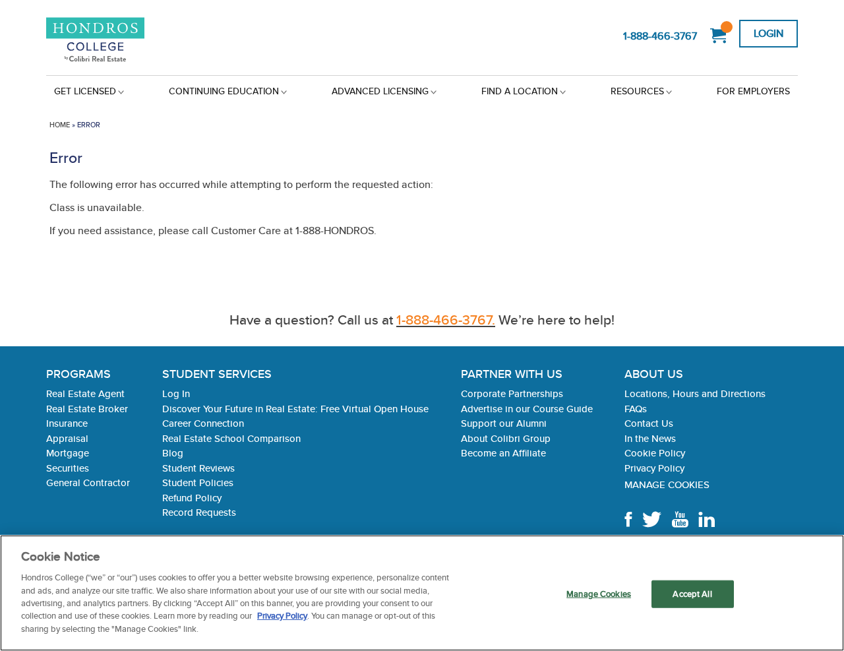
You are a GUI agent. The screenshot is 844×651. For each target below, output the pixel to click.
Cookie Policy (654, 453)
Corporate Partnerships (512, 393)
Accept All (692, 594)
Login (768, 33)
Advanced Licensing (380, 91)
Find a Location (519, 91)
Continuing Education (224, 91)
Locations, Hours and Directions (695, 393)
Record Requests (199, 512)
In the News (650, 438)
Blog (172, 453)
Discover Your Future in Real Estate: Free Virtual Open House (295, 409)
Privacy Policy (654, 468)
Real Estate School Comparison (231, 438)
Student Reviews (198, 468)
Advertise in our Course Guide (527, 409)
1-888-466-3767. (445, 319)
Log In (176, 393)
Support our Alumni (504, 423)
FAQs (635, 409)
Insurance (67, 423)
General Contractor (88, 482)
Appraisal (67, 438)
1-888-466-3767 (660, 36)
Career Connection (203, 423)
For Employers (753, 91)
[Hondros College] (109, 40)
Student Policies (197, 482)
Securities (67, 468)
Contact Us (648, 423)
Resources (637, 91)
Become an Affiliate (503, 453)
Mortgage (67, 453)
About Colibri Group (506, 438)
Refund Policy (192, 498)
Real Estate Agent (85, 393)
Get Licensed (85, 91)
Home (59, 124)
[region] (422, 593)
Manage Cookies (666, 484)
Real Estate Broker (87, 409)
